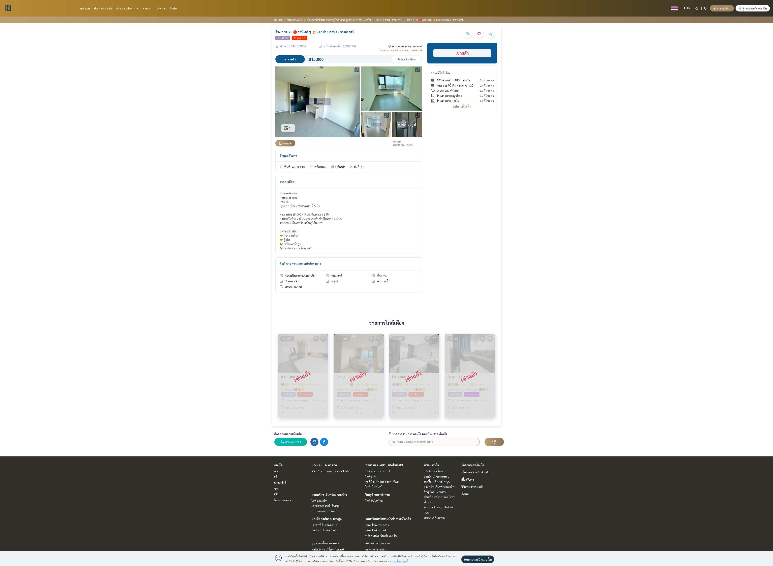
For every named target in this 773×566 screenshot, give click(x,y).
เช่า (276, 476)
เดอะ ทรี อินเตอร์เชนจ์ (324, 525)
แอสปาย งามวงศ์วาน (376, 549)
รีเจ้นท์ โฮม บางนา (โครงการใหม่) (330, 471)
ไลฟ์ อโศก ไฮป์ (373, 486)
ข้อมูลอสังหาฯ (288, 156)
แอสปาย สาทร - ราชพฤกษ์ (388, 19)
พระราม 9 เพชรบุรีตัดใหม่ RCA (384, 465)
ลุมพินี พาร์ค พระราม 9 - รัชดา (382, 481)
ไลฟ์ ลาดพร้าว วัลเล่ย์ (323, 511)
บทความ (160, 8)
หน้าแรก (85, 8)
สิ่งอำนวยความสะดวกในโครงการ (300, 263)
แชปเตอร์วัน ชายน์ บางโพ (326, 530)
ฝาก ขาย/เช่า (722, 8)
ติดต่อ (173, 8)
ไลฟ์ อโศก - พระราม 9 (377, 471)
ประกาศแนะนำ (103, 8)
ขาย (276, 471)
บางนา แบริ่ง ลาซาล (324, 465)
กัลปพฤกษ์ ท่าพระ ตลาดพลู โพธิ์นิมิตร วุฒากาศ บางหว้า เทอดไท (339, 19)
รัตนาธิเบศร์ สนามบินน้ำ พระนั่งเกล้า (388, 518)
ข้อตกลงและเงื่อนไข (472, 465)
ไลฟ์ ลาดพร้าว (320, 501)
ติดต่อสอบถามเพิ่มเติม (288, 434)
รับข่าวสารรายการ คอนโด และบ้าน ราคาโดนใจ (418, 434)
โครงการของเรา (283, 500)
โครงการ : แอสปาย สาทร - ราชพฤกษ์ (400, 50)
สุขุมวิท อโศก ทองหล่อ (325, 543)
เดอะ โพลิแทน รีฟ (375, 530)
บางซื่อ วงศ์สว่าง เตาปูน (327, 518)
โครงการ (146, 8)
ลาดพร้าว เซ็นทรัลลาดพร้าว (329, 494)
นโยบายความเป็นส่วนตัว (475, 472)
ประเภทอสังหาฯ (126, 8)
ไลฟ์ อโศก (371, 476)
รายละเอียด (287, 181)
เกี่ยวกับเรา (467, 479)
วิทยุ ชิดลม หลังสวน (377, 494)
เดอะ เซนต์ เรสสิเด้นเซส (325, 506)
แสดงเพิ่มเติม (462, 106)
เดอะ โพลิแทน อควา (377, 525)
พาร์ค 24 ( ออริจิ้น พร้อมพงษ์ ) (328, 549)
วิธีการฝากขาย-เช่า (472, 486)
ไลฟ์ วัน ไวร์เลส (374, 501)
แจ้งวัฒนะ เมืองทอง (377, 543)
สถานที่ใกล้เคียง (441, 73)
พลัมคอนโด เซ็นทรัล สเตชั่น (381, 535)
